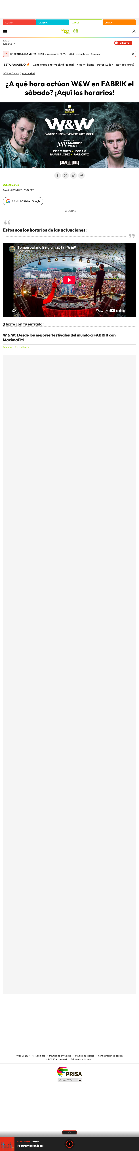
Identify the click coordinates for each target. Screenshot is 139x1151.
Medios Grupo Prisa (70, 1080)
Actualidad (28, 73)
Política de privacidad (60, 1055)
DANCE (75, 22)
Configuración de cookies (110, 1055)
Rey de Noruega (126, 64)
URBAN (108, 22)
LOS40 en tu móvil (57, 1059)
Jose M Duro (22, 347)
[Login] (134, 31)
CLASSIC (43, 22)
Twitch (84, 1011)
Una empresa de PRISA (69, 1071)
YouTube (62, 1011)
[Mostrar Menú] (5, 31)
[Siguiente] (133, 64)
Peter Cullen (105, 64)
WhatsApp (73, 175)
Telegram (81, 175)
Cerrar (133, 53)
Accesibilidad (38, 1055)
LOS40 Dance (11, 73)
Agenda (7, 347)
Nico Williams (85, 64)
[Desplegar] (69, 1132)
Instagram (48, 1011)
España (7, 43)
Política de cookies (84, 1055)
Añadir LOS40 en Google (26, 201)
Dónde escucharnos (81, 1059)
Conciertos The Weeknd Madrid (53, 64)
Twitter (65, 175)
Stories (91, 1011)
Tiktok (55, 1011)
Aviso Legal (22, 1055)
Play (69, 1144)
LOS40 (8, 22)
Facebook (57, 175)
